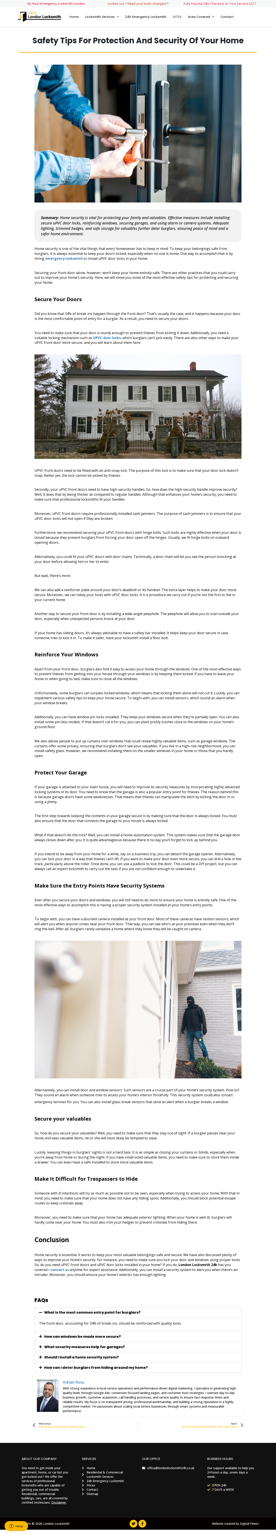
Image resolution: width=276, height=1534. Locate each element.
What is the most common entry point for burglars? (92, 1312)
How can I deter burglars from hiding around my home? (96, 1367)
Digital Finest (249, 1524)
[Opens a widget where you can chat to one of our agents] (16, 1526)
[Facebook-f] (142, 1524)
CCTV (177, 17)
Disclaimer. (59, 1502)
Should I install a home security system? (81, 1357)
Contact (227, 17)
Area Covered (199, 17)
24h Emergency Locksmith (145, 17)
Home (74, 17)
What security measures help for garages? (84, 1346)
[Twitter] (133, 1524)
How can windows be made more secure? (82, 1336)
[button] (138, 1312)
